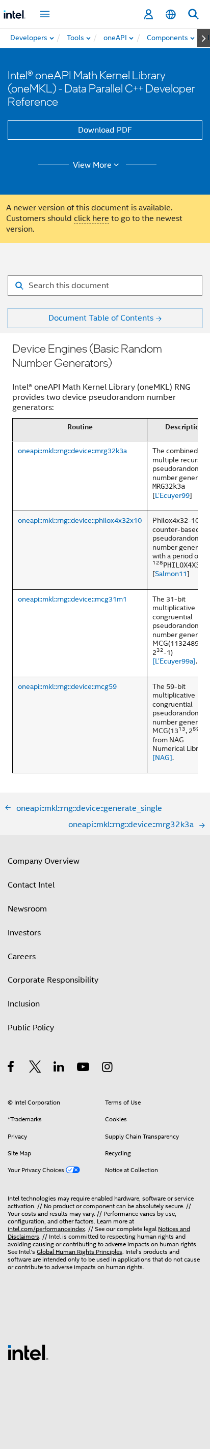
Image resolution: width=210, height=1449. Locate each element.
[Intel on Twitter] (35, 1068)
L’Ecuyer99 (172, 495)
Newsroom (27, 909)
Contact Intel (31, 885)
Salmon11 (171, 573)
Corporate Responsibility (53, 980)
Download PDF (105, 130)
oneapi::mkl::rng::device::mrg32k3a (72, 450)
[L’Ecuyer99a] (174, 661)
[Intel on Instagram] (108, 1068)
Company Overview (44, 861)
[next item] (203, 38)
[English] (170, 14)
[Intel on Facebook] (11, 1068)
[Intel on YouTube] (84, 1068)
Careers (22, 957)
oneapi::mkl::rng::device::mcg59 (67, 686)
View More (92, 165)
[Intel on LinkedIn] (59, 1068)
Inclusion (24, 1004)
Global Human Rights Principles (79, 1251)
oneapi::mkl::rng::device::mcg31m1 (72, 599)
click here (91, 218)
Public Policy (31, 1028)
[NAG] (162, 757)
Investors (24, 933)
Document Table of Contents (100, 318)
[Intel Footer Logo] (28, 1352)
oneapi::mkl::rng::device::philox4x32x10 (80, 520)
